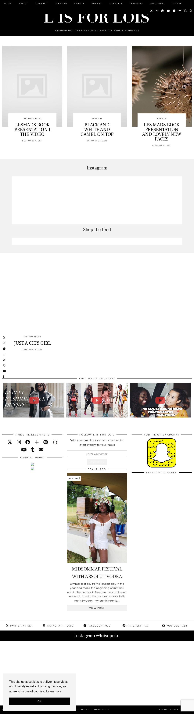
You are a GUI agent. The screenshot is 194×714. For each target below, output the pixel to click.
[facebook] (27, 442)
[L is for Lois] (97, 15)
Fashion (61, 3)
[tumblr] (32, 450)
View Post (97, 608)
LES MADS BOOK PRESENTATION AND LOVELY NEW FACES (161, 132)
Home (7, 3)
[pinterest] (45, 442)
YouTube (176, 625)
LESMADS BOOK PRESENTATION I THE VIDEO (32, 129)
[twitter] (9, 442)
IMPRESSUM (102, 710)
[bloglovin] (37, 442)
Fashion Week (32, 337)
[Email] (41, 450)
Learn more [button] (53, 691)
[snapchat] (54, 442)
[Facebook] (174, 10)
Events (97, 3)
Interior (136, 3)
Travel (176, 3)
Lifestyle (116, 3)
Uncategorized (32, 118)
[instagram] (19, 442)
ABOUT (23, 3)
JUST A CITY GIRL (32, 343)
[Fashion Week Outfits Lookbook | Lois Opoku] (97, 400)
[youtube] (24, 450)
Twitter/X (21, 625)
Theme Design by (175, 710)
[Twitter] (151, 10)
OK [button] (39, 701)
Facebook (98, 625)
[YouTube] (168, 10)
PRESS (85, 710)
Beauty (79, 3)
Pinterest (137, 625)
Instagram (59, 625)
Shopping (157, 3)
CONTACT (41, 3)
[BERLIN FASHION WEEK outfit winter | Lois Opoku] (33, 400)
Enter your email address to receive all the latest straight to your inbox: (97, 442)
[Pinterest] (162, 10)
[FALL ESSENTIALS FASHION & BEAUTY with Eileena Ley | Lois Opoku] (160, 400)
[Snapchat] (185, 10)
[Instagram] (157, 10)
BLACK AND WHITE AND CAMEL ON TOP (97, 129)
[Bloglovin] (179, 10)
